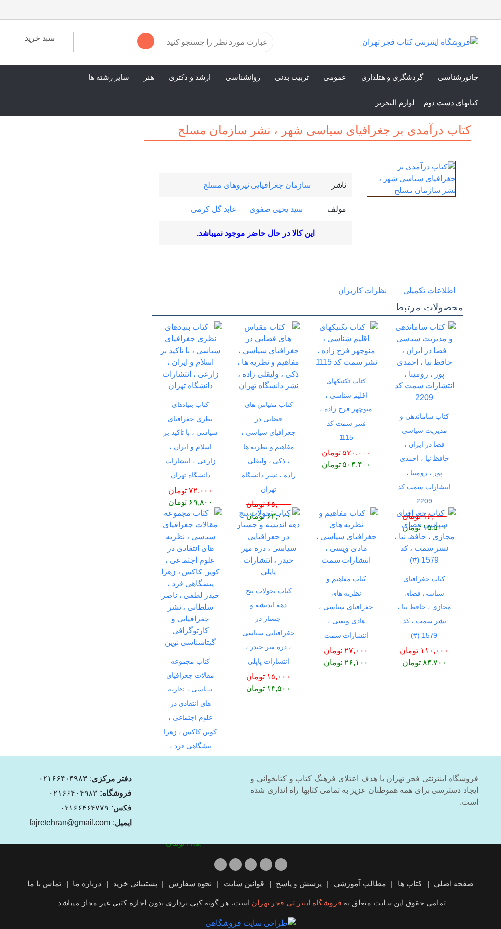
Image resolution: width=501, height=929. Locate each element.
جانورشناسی (458, 77)
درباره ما (87, 884)
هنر (149, 77)
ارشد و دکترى (190, 77)
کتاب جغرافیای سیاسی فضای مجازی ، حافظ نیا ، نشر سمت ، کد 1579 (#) (424, 607)
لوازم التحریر (395, 102)
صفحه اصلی (454, 884)
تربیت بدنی (292, 77)
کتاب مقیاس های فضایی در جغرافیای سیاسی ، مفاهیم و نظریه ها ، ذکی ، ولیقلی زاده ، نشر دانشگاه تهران (268, 447)
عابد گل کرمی (214, 209)
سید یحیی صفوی (276, 209)
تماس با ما (44, 884)
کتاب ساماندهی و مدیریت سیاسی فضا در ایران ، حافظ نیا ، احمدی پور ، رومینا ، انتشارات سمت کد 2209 (424, 458)
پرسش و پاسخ (299, 884)
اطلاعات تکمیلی (429, 290)
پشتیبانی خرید (135, 884)
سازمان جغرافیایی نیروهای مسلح (257, 185)
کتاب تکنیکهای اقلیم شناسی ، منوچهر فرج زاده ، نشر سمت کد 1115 (346, 409)
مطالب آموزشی (360, 884)
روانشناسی (243, 77)
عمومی (334, 77)
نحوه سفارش (190, 884)
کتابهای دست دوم (451, 102)
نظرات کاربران (362, 290)
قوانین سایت (244, 884)
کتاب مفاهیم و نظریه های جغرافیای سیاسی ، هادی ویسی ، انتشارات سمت (346, 607)
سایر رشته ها (108, 77)
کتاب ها (410, 884)
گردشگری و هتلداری (392, 77)
